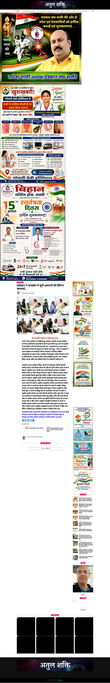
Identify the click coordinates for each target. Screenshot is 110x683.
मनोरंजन (57, 11)
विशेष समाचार (39, 11)
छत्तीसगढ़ (81, 11)
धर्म (54, 11)
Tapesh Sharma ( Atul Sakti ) (28, 293)
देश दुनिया (44, 11)
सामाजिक (74, 11)
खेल (77, 11)
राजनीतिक (62, 11)
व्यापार (70, 11)
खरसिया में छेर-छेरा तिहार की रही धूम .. (29, 11)
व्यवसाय (66, 11)
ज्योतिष (86, 11)
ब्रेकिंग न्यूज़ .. (50, 11)
